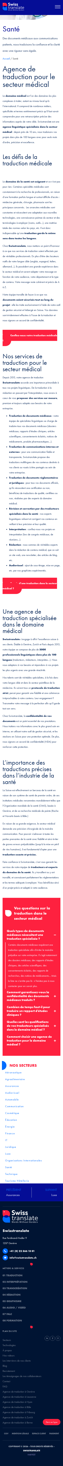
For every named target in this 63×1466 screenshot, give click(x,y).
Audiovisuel (12, 1092)
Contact (6, 1381)
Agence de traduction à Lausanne (19, 1396)
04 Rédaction (12, 1294)
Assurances (12, 1086)
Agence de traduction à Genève (19, 1391)
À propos (7, 1350)
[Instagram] (58, 1338)
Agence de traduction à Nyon (17, 1402)
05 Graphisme (12, 1301)
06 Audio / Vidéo (14, 1307)
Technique (11, 1174)
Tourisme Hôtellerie (17, 1180)
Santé (8, 1167)
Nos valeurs (9, 1355)
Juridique (10, 1147)
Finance (10, 1133)
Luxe (8, 1153)
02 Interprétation (15, 1282)
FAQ (5, 1386)
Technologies (9, 1345)
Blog (5, 1366)
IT (6, 1140)
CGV (6, 1433)
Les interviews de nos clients (17, 1360)
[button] (57, 7)
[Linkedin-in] (47, 1338)
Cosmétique (12, 1113)
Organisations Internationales (23, 1160)
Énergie (10, 1126)
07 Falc (7, 1314)
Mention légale (20, 1433)
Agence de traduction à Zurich (18, 1417)
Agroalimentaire (15, 1079)
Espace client (39, 1433)
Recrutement (9, 1371)
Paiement (54, 1433)
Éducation (11, 1120)
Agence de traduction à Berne (18, 1422)
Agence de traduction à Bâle (17, 1407)
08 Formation (12, 1320)
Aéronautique (13, 1072)
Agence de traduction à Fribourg (19, 1412)
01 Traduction (12, 1275)
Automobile (12, 1099)
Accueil (6, 58)
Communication (14, 1106)
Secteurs (7, 1340)
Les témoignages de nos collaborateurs (22, 1376)
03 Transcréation (15, 1288)
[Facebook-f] (52, 1338)
